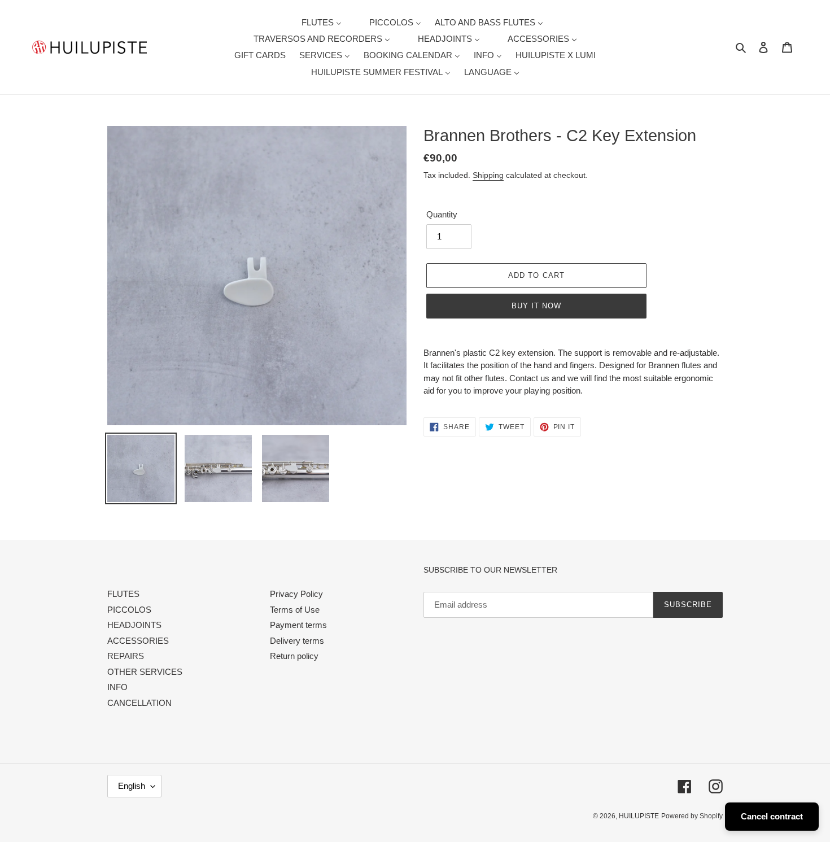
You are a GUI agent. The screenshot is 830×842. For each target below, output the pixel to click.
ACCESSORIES (138, 640)
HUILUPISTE (639, 816)
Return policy (294, 656)
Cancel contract (772, 816)
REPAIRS (125, 656)
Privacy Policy (296, 594)
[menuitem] (314, 22)
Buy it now (536, 306)
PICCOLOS (129, 609)
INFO (117, 687)
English (131, 786)
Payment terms (298, 625)
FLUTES (123, 594)
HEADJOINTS (134, 625)
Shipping (488, 175)
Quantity (441, 214)
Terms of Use (295, 609)
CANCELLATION (139, 703)
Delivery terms (297, 640)
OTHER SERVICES (144, 672)
